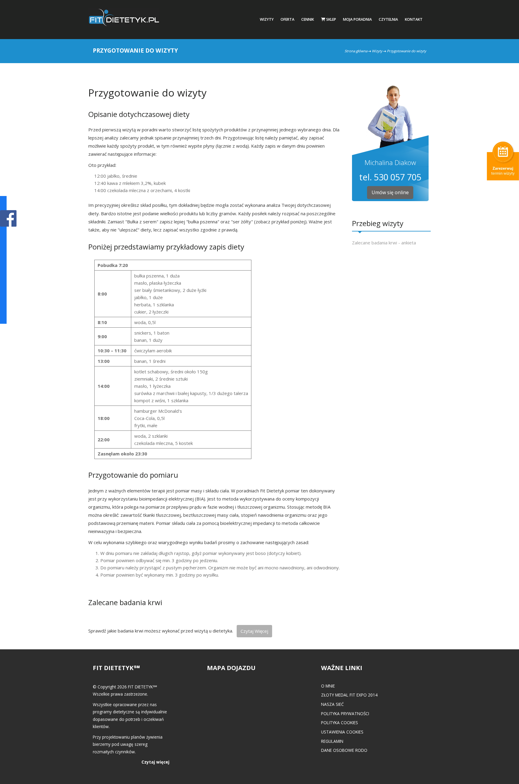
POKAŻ (8, 219)
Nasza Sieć (332, 704)
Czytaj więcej (155, 762)
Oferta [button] (287, 19)
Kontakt (414, 19)
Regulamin (332, 741)
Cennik (307, 19)
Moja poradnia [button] (357, 19)
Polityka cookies (339, 722)
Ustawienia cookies (342, 732)
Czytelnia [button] (388, 19)
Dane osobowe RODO (344, 750)
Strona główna (355, 51)
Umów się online (390, 192)
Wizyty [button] (267, 19)
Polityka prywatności (345, 713)
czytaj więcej (254, 631)
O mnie (328, 686)
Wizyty (377, 51)
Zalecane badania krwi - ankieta (384, 243)
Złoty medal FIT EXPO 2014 (349, 695)
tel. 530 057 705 (390, 177)
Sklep (330, 19)
